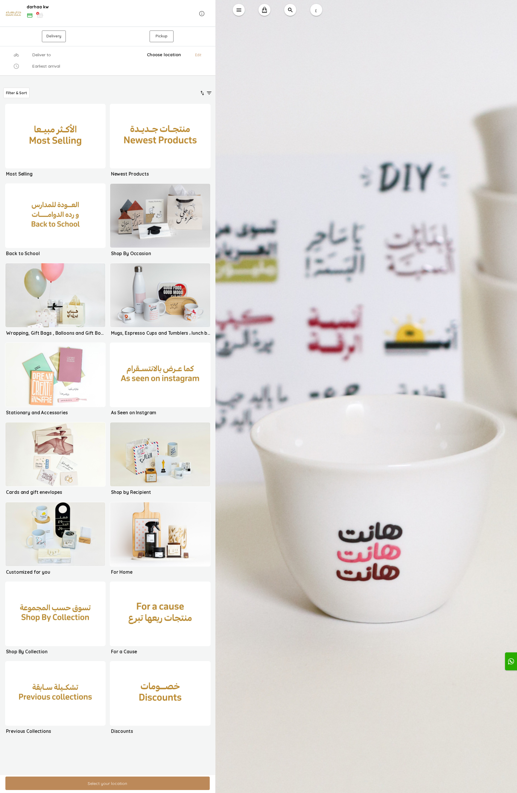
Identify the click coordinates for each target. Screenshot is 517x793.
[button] (107, 13)
